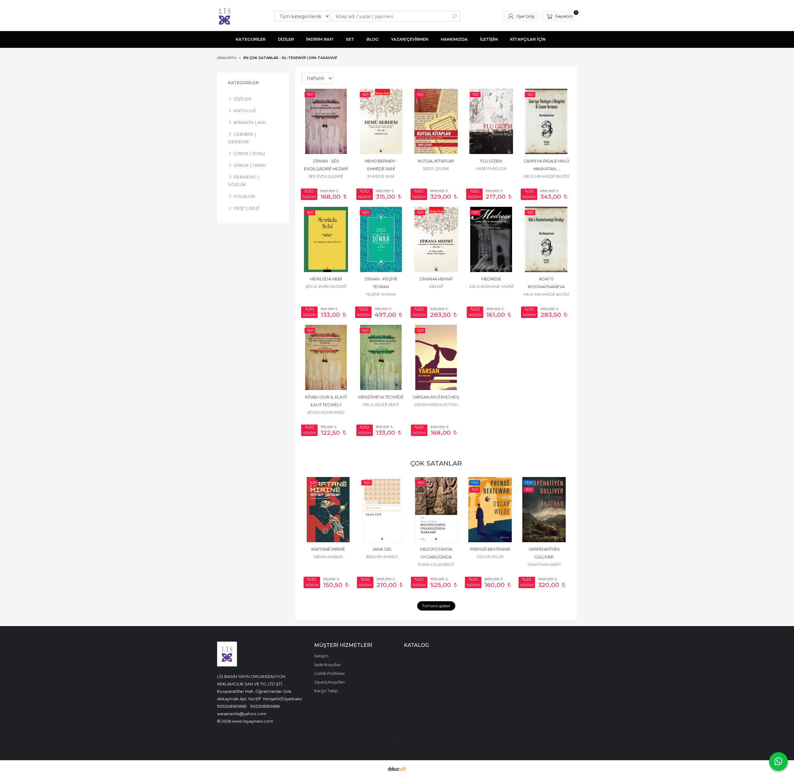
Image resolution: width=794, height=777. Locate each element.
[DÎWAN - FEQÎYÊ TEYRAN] (381, 239)
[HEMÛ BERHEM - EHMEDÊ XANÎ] (381, 121)
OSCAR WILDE (490, 556)
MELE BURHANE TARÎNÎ (491, 286)
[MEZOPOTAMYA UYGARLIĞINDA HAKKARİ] (436, 509)
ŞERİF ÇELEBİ (436, 168)
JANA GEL (382, 549)
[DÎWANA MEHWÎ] (436, 239)
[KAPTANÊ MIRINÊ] (328, 509)
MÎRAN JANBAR (328, 556)
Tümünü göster (436, 605)
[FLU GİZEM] (491, 121)
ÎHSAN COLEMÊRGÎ (436, 564)
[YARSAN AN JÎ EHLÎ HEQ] (436, 357)
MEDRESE (491, 279)
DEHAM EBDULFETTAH (436, 404)
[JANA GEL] (382, 509)
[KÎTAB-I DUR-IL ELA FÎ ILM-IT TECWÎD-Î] (325, 357)
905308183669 (232, 706)
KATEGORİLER (243, 82)
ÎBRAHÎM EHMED (382, 556)
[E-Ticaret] (397, 768)
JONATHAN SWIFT (544, 564)
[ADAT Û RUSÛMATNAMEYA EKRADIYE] (546, 239)
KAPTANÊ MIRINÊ (328, 549)
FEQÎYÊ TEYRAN (381, 294)
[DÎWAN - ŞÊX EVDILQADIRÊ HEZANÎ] (325, 121)
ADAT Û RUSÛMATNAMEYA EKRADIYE (546, 287)
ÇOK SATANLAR (436, 463)
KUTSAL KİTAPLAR (436, 161)
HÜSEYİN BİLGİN (491, 168)
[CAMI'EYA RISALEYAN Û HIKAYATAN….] (546, 121)
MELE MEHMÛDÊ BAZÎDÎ (546, 176)
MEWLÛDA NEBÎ (326, 279)
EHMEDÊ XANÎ (381, 176)
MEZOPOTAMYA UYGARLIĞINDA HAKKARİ (436, 557)
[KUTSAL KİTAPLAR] (436, 121)
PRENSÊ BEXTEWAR (490, 549)
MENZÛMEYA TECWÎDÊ (381, 397)
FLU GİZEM (491, 161)
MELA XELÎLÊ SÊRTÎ (381, 404)
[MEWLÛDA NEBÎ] (325, 239)
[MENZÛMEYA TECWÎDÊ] (381, 357)
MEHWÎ (436, 286)
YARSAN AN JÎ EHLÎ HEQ (436, 397)
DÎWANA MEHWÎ (436, 279)
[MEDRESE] (491, 239)
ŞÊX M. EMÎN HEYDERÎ (326, 286)
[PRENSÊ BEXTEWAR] (490, 509)
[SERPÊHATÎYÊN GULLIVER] (544, 509)
